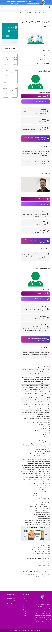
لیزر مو (25, 603)
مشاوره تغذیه (25, 613)
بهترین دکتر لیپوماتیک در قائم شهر (42, 551)
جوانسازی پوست (25, 611)
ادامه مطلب (15, 64)
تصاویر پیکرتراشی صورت (14, 57)
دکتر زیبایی (25, 607)
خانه (50, 12)
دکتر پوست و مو (25, 605)
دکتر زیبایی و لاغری (43, 12)
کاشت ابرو (25, 609)
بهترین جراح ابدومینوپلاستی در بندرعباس (41, 549)
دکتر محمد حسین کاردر (42, 63)
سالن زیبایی (25, 601)
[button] (2, 7)
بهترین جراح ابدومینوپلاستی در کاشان (42, 547)
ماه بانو (25, 599)
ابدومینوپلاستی (4, 88)
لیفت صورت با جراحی (6, 57)
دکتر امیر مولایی (44, 59)
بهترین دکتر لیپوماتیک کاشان (44, 545)
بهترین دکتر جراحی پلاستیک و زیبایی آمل (41, 553)
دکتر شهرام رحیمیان (43, 55)
